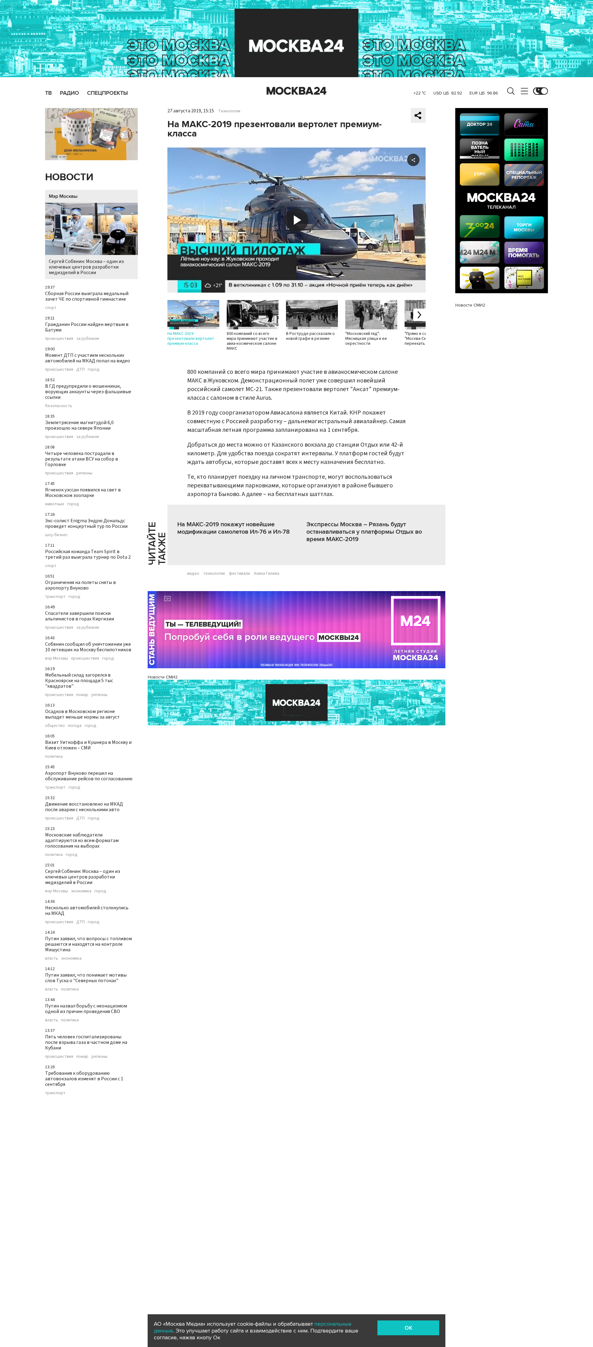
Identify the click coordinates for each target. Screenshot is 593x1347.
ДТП (80, 369)
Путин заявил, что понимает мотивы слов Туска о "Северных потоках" (86, 978)
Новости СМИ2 (163, 677)
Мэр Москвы (63, 196)
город (93, 369)
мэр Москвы (56, 658)
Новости (69, 177)
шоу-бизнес (56, 535)
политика (54, 756)
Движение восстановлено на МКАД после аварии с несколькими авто (84, 807)
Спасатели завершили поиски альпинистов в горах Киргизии (79, 616)
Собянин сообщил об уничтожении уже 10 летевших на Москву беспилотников (88, 647)
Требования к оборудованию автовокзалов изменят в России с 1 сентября (84, 1079)
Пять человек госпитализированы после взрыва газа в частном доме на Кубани (86, 1042)
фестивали (239, 573)
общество (55, 726)
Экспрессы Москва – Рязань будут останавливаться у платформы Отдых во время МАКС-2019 (364, 532)
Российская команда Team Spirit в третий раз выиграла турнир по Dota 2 (88, 554)
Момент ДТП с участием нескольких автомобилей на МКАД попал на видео (87, 358)
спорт (51, 308)
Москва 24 (296, 91)
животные (54, 504)
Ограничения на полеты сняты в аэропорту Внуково (80, 585)
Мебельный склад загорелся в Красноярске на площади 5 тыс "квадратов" (79, 681)
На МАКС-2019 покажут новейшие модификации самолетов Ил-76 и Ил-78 (233, 528)
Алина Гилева (266, 573)
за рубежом (87, 338)
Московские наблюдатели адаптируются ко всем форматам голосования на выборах (82, 840)
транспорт (55, 596)
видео (193, 573)
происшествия (59, 338)
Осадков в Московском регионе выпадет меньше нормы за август (82, 714)
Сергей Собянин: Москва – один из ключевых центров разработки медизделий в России (86, 267)
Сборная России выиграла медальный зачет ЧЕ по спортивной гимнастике (86, 296)
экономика (81, 891)
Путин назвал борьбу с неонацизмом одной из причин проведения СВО (86, 1009)
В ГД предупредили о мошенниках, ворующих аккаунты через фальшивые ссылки (88, 392)
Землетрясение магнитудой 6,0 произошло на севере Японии (79, 425)
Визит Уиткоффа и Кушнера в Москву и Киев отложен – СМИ (88, 745)
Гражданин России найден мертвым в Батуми (86, 327)
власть (51, 958)
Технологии (229, 111)
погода (75, 726)
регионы (84, 473)
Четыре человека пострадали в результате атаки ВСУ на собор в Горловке (81, 459)
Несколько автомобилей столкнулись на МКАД (86, 910)
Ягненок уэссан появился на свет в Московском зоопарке (83, 492)
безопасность (58, 406)
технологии (214, 573)
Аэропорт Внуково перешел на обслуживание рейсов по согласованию (88, 776)
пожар (82, 695)
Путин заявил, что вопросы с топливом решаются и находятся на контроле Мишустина (88, 944)
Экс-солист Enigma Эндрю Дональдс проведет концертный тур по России (86, 523)
